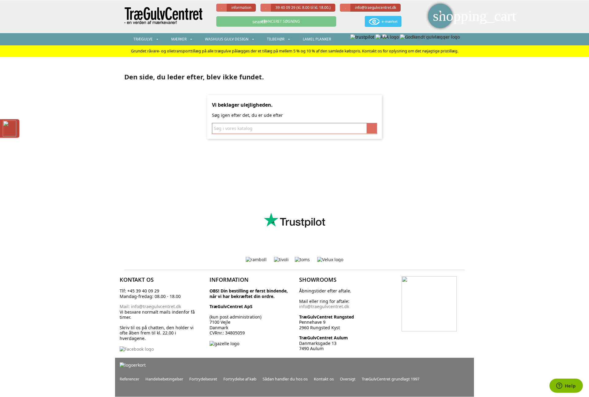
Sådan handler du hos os (285, 379)
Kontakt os (324, 379)
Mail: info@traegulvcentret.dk (150, 306)
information (241, 7)
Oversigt (348, 379)
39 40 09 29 (303, 7)
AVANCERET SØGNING (276, 21)
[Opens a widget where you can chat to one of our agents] (566, 386)
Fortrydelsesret (203, 379)
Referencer (129, 379)
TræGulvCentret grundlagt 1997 (390, 379)
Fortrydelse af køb (239, 379)
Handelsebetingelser (164, 379)
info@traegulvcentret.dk (375, 7)
